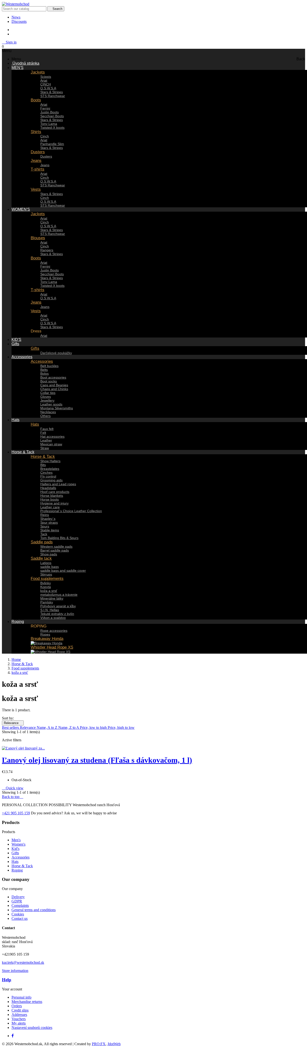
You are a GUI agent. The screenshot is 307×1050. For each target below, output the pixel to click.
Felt (43, 433)
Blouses (38, 238)
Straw (44, 448)
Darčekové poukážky (56, 353)
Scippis (45, 77)
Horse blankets (51, 495)
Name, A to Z (47, 727)
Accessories (42, 361)
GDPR (17, 901)
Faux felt (46, 429)
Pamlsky (46, 602)
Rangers (46, 250)
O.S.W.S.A (48, 88)
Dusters (38, 152)
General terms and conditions (34, 910)
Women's (18, 844)
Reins (44, 515)
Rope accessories (53, 630)
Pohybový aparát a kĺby (58, 606)
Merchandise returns (27, 1002)
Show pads (48, 554)
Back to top (12, 797)
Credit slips (20, 1010)
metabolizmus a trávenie (58, 594)
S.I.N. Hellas (49, 610)
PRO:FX (99, 1044)
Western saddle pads (56, 546)
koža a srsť (48, 591)
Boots (36, 100)
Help (6, 979)
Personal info (21, 997)
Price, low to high (94, 727)
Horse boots (49, 499)
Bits (43, 465)
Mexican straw (51, 444)
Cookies (18, 914)
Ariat (43, 80)
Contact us (20, 918)
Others (45, 416)
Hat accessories (52, 436)
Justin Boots (49, 112)
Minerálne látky (51, 598)
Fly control (48, 476)
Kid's (15, 849)
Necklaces (48, 412)
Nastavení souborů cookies (32, 1027)
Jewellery (47, 400)
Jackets (38, 72)
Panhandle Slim (52, 144)
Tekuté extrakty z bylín (57, 614)
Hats (35, 424)
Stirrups (46, 574)
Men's (16, 840)
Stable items (49, 530)
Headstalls (48, 488)
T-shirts (37, 169)
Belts (44, 370)
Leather (46, 440)
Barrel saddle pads (54, 550)
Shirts (36, 131)
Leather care (50, 507)
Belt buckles (49, 366)
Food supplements (47, 578)
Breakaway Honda (47, 638)
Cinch (44, 136)
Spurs (44, 526)
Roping (17, 870)
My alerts (19, 1023)
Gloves (45, 397)
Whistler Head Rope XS (52, 647)
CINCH (45, 84)
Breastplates (49, 469)
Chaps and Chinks (54, 389)
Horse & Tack (43, 456)
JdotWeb (114, 1044)
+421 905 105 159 (16, 813)
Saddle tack (41, 558)
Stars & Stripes (51, 92)
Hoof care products (54, 492)
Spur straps (49, 522)
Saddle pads (42, 542)
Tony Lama (48, 124)
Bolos (44, 373)
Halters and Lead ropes (58, 484)
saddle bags (49, 567)
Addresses (19, 1015)
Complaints (20, 905)
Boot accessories (53, 377)
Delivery (18, 897)
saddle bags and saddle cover (63, 570)
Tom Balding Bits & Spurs (59, 538)
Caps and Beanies (54, 385)
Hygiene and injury (54, 503)
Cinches (46, 472)
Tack (43, 534)
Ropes (45, 634)
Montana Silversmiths (56, 408)
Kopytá (45, 587)
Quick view (13, 788)
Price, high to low (121, 727)
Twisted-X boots (52, 127)
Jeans (36, 160)
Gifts (35, 348)
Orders (17, 1006)
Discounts (19, 21)
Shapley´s (47, 519)
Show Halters (50, 461)
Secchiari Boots (52, 116)
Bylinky (45, 583)
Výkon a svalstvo (53, 618)
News (16, 17)
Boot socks (48, 381)
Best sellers (11, 727)
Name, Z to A (69, 727)
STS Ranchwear (52, 96)
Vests (36, 189)
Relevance (13, 723)
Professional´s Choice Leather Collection (71, 511)
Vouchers (19, 1019)
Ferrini (45, 108)
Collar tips (47, 393)
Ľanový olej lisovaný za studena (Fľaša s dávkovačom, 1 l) (97, 760)
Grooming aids (51, 480)
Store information (15, 971)
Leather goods (51, 404)
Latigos (45, 563)
